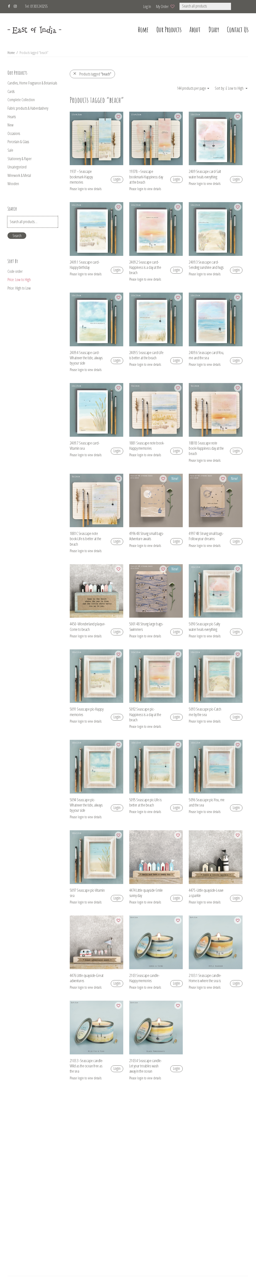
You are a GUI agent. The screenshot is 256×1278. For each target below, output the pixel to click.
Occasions (14, 133)
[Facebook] (9, 5)
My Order (162, 6)
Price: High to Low (19, 288)
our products (169, 29)
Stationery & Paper (20, 158)
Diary (213, 29)
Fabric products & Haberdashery (28, 108)
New (11, 125)
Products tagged (95, 74)
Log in (147, 6)
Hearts (12, 116)
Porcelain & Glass (18, 141)
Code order (15, 271)
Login (117, 179)
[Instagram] (15, 5)
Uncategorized (17, 167)
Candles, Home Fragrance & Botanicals (32, 83)
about (195, 29)
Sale (10, 150)
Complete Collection (21, 99)
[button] (237, 6)
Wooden (13, 183)
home (143, 29)
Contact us (237, 29)
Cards (11, 91)
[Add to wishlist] (118, 116)
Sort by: (220, 88)
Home (11, 52)
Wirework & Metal (19, 175)
